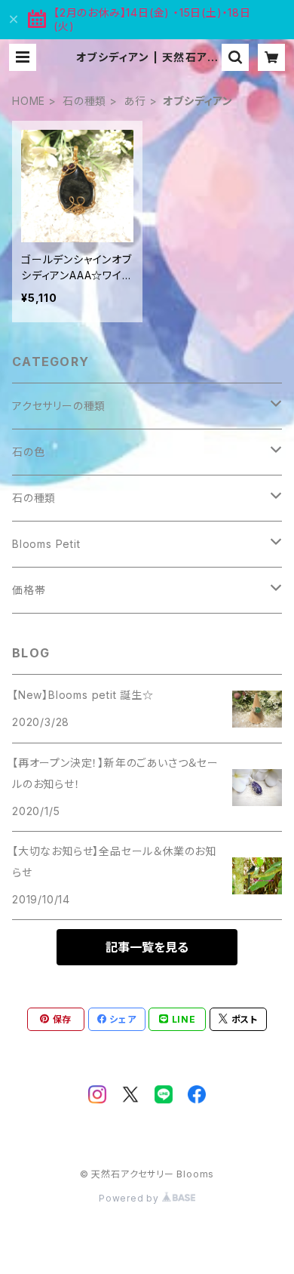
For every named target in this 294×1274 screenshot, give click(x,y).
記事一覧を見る (147, 947)
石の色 (28, 451)
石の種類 (84, 100)
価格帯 (28, 589)
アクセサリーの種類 (59, 405)
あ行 (135, 100)
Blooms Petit (46, 543)
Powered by (130, 1198)
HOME (28, 100)
